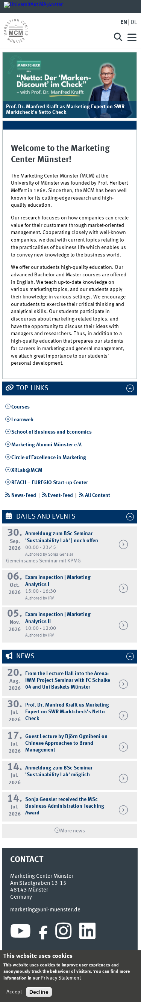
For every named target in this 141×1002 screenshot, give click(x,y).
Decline (39, 992)
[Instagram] (63, 932)
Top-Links (32, 388)
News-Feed (23, 495)
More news (72, 831)
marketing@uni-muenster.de (45, 910)
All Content (97, 495)
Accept (14, 992)
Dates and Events (45, 516)
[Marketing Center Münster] (55, 31)
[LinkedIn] (87, 932)
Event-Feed (60, 495)
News (25, 656)
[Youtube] (20, 932)
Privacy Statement (61, 978)
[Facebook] (43, 932)
